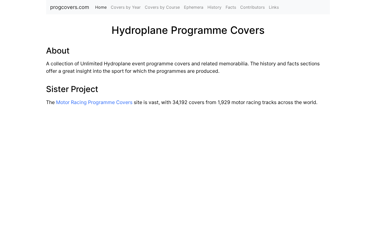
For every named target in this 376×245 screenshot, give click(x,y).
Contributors (252, 7)
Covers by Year (126, 7)
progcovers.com (69, 7)
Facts (231, 7)
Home (102, 7)
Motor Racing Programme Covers (94, 102)
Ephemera (193, 7)
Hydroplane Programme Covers (188, 30)
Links (274, 7)
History (214, 7)
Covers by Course (162, 7)
